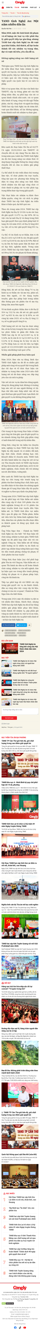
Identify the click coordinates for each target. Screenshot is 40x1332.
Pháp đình (24, 7)
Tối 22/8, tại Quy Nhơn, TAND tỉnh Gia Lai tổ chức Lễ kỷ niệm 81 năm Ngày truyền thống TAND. (19, 830)
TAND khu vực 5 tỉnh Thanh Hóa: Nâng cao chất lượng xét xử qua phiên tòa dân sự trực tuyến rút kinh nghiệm (22, 1239)
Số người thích (18, 727)
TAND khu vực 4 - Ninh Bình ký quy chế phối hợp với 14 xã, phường (20, 783)
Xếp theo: (4, 727)
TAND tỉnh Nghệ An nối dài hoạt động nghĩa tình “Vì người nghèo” (25, 672)
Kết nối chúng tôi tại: (20, 1324)
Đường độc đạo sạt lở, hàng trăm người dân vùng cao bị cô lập (20, 1029)
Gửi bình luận (9, 718)
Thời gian (10, 727)
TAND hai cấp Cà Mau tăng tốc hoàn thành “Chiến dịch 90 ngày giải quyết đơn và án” (22, 1251)
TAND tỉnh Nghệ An (10, 630)
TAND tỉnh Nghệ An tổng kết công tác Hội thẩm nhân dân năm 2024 (29, 647)
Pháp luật (33, 7)
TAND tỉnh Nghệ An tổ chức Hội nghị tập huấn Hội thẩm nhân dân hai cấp (25, 701)
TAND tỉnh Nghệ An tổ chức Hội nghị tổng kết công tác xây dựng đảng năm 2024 (25, 692)
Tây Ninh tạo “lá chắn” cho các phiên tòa (21, 1209)
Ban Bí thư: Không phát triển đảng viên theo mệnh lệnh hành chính (20, 1071)
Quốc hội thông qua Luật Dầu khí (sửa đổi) (19, 1154)
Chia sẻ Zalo (22, 625)
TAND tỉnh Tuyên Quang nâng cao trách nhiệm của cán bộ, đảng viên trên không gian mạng (22, 1273)
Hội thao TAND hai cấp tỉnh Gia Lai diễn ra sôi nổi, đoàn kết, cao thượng (19, 864)
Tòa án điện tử (21, 633)
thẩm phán (22, 635)
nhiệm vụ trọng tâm (24, 630)
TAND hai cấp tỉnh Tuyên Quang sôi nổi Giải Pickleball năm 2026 (20, 945)
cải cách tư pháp (10, 633)
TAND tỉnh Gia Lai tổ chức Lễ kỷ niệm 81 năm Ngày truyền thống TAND (18, 825)
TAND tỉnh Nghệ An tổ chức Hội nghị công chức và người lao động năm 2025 (24, 663)
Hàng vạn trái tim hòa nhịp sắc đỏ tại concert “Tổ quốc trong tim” (17, 987)
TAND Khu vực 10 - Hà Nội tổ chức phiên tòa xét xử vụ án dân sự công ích (22, 1262)
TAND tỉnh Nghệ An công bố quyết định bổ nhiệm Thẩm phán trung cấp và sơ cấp (25, 682)
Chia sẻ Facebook (9, 625)
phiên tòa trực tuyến (11, 635)
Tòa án (16, 7)
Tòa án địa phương (23, 13)
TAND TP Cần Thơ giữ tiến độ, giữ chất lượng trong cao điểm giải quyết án (18, 742)
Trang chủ (5, 13)
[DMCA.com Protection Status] (20, 1303)
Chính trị (9, 7)
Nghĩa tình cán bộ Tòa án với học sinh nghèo (20, 905)
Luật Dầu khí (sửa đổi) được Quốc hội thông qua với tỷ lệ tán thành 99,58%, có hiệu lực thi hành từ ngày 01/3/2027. (19, 1160)
